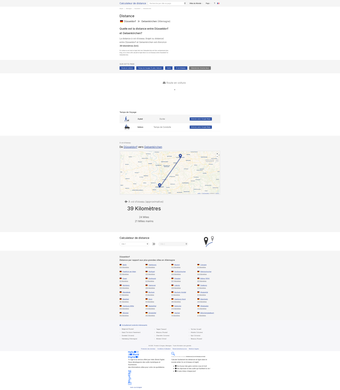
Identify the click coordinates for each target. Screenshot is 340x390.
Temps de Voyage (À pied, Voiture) (150, 68)
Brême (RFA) (205, 278)
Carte (169, 68)
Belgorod (127, 329)
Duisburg (203, 285)
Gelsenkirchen (153, 146)
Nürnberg (126, 285)
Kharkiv (196, 332)
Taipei (161, 329)
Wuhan (161, 339)
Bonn (150, 299)
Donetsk (127, 335)
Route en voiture (127, 68)
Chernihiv (162, 335)
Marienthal (152, 306)
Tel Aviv (195, 329)
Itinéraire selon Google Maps (200, 119)
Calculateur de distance (133, 3)
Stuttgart (151, 272)
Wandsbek (126, 292)
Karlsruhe (177, 306)
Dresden (177, 278)
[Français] (218, 3)
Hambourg (152, 265)
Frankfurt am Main (129, 272)
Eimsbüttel (152, 313)
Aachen (177, 313)
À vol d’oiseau (180, 68)
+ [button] (217, 154)
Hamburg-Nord (180, 299)
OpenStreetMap (205, 193)
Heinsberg (129, 339)
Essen (125, 278)
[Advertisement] (195, 37)
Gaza (131, 332)
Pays (207, 3)
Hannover (152, 285)
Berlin (125, 265)
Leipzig (177, 285)
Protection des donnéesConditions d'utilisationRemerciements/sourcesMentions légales (170, 349)
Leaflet (199, 193)
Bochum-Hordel (180, 292)
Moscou (162, 332)
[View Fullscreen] (217, 160)
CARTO (217, 193)
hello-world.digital (136, 387)
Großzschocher (180, 272)
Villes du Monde (195, 3)
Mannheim (204, 299)
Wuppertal (204, 292)
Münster (126, 313)
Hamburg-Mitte (128, 306)
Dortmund (152, 278)
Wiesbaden (204, 306)
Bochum (151, 292)
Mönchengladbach (207, 313)
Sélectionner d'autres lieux (200, 68)
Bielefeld (126, 299)
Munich (177, 265)
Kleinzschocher (205, 272)
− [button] (217, 156)
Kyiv (195, 335)
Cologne (203, 265)
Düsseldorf (130, 146)
